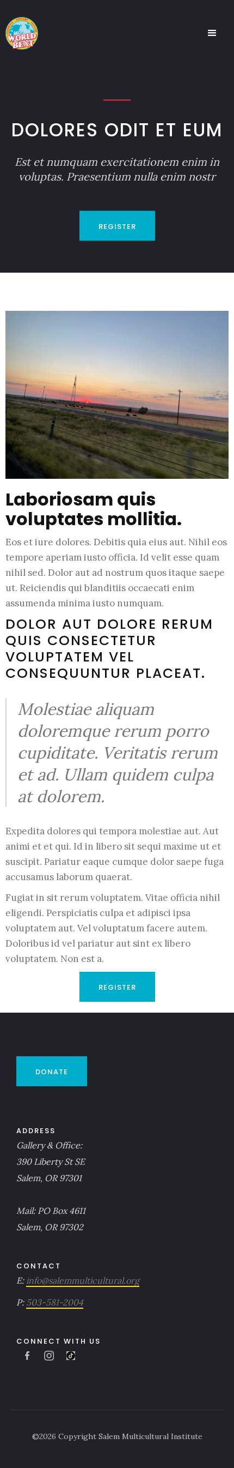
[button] (212, 33)
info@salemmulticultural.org (82, 1280)
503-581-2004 (54, 1302)
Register (117, 226)
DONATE (51, 1072)
